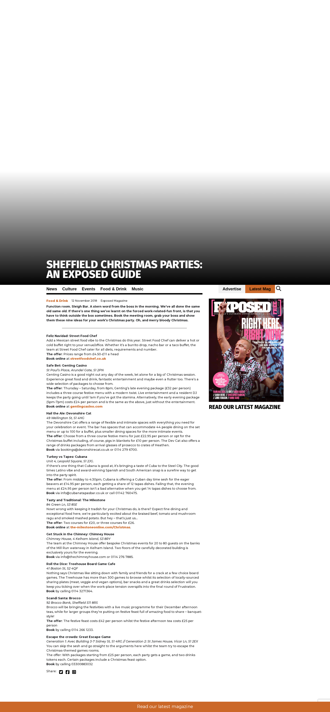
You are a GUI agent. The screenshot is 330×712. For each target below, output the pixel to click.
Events (88, 289)
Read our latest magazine (165, 706)
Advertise (232, 289)
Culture (69, 289)
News (51, 289)
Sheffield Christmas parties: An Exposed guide (124, 269)
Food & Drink (113, 289)
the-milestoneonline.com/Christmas (100, 527)
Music (137, 289)
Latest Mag (260, 289)
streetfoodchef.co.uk (88, 358)
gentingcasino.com (86, 406)
